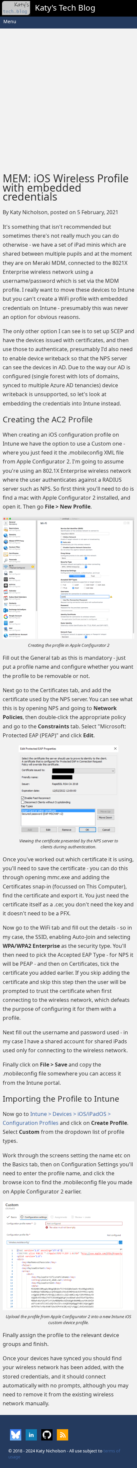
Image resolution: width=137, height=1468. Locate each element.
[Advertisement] (68, 98)
